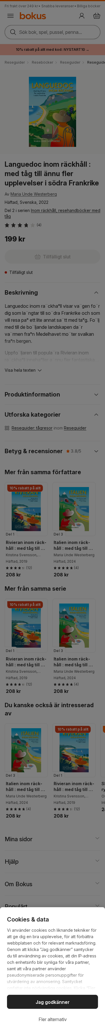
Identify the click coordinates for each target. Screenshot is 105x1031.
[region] (52, 969)
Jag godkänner (53, 1002)
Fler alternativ (52, 1019)
